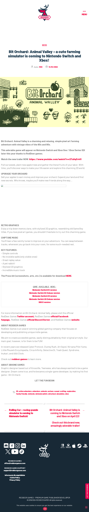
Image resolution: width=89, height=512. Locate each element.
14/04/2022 (53, 67)
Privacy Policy (15, 480)
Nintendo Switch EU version (44, 290)
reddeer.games (19, 359)
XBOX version (45, 302)
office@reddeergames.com (14, 463)
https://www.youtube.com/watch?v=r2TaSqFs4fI (55, 159)
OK (45, 509)
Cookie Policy (15, 478)
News (44, 45)
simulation (60, 394)
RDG (40, 67)
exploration (71, 391)
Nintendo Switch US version (44, 296)
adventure (36, 391)
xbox (67, 394)
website (75, 319)
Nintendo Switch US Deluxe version (44, 299)
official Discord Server (38, 319)
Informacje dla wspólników (15, 475)
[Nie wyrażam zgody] (86, 507)
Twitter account (25, 316)
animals (44, 391)
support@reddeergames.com (15, 470)
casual (56, 391)
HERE (68, 275)
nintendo (31, 394)
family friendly (21, 394)
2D (17, 391)
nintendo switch (41, 394)
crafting (63, 391)
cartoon (51, 391)
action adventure (25, 391)
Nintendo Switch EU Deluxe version (44, 293)
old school (52, 394)
